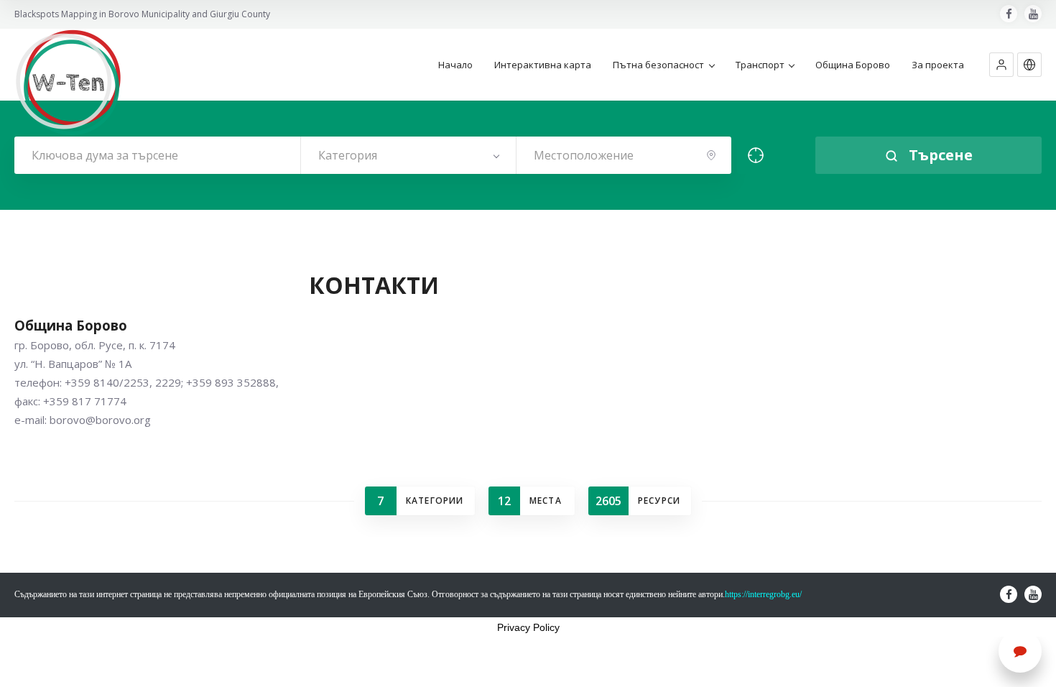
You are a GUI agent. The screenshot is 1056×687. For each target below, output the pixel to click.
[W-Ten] (68, 83)
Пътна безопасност (658, 65)
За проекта (938, 65)
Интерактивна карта (542, 65)
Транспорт (760, 65)
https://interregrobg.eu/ (763, 594)
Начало (455, 65)
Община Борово (852, 65)
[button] (1001, 64)
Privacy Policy (528, 627)
